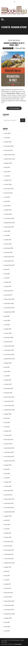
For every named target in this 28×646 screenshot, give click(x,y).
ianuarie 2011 (8, 597)
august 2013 (8, 465)
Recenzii (18, 40)
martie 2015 (8, 384)
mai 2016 (7, 325)
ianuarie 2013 (8, 495)
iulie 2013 (7, 469)
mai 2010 (7, 631)
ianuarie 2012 (8, 546)
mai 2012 (7, 529)
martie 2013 (8, 486)
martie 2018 (8, 244)
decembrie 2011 (9, 550)
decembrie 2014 (9, 397)
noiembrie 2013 (9, 452)
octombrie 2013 (9, 456)
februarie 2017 (8, 291)
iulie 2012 (7, 520)
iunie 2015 (7, 371)
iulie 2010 (7, 622)
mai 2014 (7, 427)
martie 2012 (8, 537)
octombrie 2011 (9, 558)
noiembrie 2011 (8, 554)
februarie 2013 (8, 490)
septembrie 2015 (9, 359)
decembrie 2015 (9, 346)
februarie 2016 (8, 337)
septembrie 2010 (9, 614)
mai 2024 (7, 176)
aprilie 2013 (7, 482)
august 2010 (8, 618)
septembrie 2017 (9, 265)
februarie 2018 (8, 248)
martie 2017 (8, 286)
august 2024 (8, 163)
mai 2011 (6, 580)
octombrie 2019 (9, 218)
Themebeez (18, 644)
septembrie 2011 (9, 563)
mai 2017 (7, 278)
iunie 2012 (7, 524)
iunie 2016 (7, 320)
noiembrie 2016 (9, 303)
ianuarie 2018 (8, 252)
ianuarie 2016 (8, 342)
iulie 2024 (7, 167)
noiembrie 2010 (9, 605)
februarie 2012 (8, 541)
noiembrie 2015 (9, 350)
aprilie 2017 (7, 282)
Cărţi (13, 40)
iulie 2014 (7, 418)
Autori (10, 40)
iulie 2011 (6, 571)
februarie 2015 (8, 388)
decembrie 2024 (9, 155)
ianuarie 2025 (8, 150)
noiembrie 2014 (9, 401)
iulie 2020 (7, 201)
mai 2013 (7, 478)
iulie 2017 (7, 269)
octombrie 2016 (9, 308)
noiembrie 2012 (9, 503)
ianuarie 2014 (8, 444)
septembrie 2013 (9, 461)
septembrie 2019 (9, 223)
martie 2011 (7, 588)
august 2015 (8, 363)
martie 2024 (8, 184)
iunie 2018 (7, 231)
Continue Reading (14, 108)
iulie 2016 (7, 316)
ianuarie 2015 (8, 393)
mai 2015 (7, 376)
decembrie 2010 (9, 601)
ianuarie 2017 (8, 295)
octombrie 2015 (9, 354)
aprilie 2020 (8, 210)
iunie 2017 (7, 274)
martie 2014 (8, 435)
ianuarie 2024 (8, 193)
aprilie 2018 (7, 240)
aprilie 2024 (8, 180)
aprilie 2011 (7, 584)
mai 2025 (7, 138)
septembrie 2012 (9, 512)
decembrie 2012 (9, 499)
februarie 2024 (9, 189)
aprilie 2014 (7, 431)
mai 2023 (7, 197)
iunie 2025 (7, 133)
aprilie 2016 (7, 329)
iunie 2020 (7, 206)
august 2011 (7, 567)
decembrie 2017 (9, 257)
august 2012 (8, 516)
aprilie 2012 (7, 533)
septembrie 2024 (9, 159)
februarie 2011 (8, 593)
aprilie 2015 (7, 380)
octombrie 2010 (9, 610)
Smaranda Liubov (20, 48)
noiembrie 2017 (9, 261)
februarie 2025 (8, 146)
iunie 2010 (7, 627)
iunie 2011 (7, 575)
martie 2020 (8, 214)
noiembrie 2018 (9, 227)
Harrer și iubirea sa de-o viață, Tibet (14, 44)
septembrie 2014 (9, 410)
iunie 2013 (7, 473)
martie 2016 (8, 333)
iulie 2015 (7, 367)
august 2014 (8, 414)
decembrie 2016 (9, 299)
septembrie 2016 (9, 312)
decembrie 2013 (9, 448)
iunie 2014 (7, 422)
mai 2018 (7, 235)
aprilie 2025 (8, 142)
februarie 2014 (8, 439)
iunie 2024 (7, 172)
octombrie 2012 (9, 507)
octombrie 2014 (9, 405)
